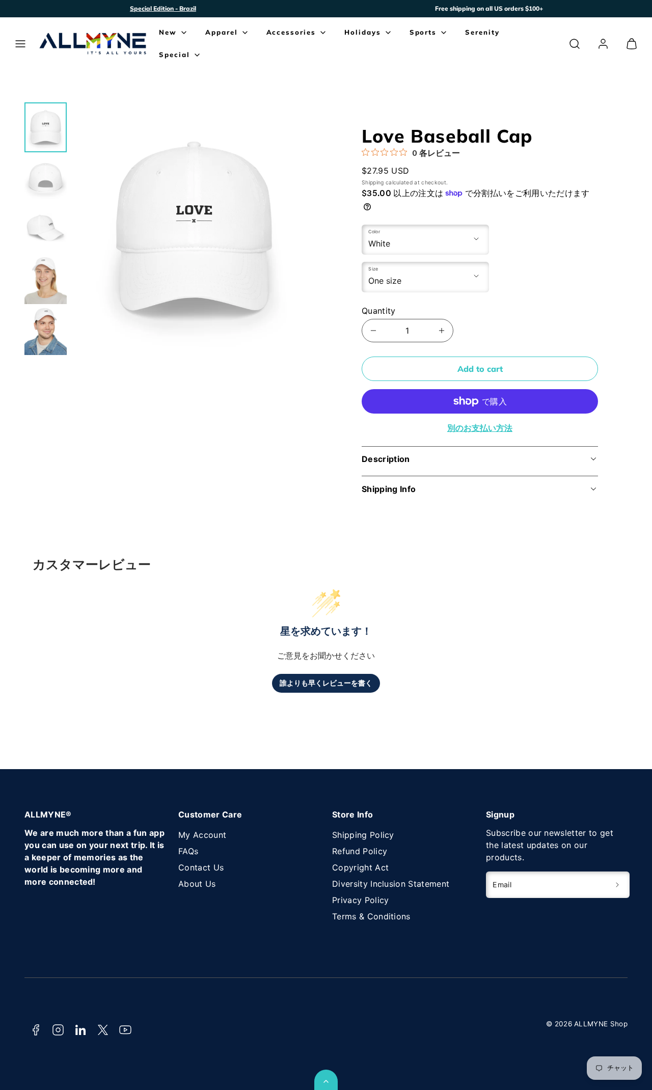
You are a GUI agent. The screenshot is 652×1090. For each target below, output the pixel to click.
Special (174, 54)
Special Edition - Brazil (163, 8)
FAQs (188, 851)
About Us (197, 884)
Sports (423, 32)
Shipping (373, 182)
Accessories (291, 32)
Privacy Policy (360, 900)
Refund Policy (359, 851)
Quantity (379, 311)
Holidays (362, 32)
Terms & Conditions (371, 916)
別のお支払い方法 (479, 428)
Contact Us (201, 867)
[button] (20, 44)
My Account (202, 835)
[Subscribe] (618, 884)
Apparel (221, 32)
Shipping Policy (363, 835)
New (168, 32)
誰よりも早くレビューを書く (326, 683)
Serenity (482, 32)
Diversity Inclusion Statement (390, 884)
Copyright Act (360, 867)
